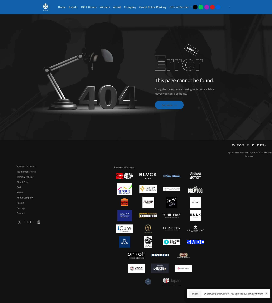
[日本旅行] (124, 189)
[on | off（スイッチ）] (136, 255)
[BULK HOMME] (195, 215)
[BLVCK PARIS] (148, 176)
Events (73, 7)
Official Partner (179, 7)
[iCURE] (124, 229)
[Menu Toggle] (226, 7)
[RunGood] (148, 215)
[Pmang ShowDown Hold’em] (160, 268)
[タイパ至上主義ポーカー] (195, 176)
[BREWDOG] (195, 189)
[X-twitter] (195, 7)
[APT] (124, 176)
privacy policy (255, 293)
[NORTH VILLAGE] (148, 242)
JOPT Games (88, 7)
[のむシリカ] (124, 215)
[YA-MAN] (195, 202)
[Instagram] (206, 7)
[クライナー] (172, 202)
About (117, 7)
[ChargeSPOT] (172, 242)
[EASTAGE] (160, 255)
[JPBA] (148, 282)
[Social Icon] (19, 222)
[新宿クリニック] (195, 229)
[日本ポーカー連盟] (184, 255)
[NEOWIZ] (184, 268)
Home (62, 7)
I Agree (195, 293)
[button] (266, 293)
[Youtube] (212, 7)
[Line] (200, 7)
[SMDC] (195, 242)
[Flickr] (218, 7)
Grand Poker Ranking (152, 7)
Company (130, 7)
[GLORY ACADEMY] (148, 189)
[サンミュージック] (172, 176)
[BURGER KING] (124, 202)
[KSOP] (136, 268)
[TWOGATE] (172, 189)
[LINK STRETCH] (148, 229)
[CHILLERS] (172, 215)
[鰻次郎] (124, 242)
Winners (105, 7)
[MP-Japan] (172, 282)
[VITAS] (148, 202)
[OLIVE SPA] (172, 229)
